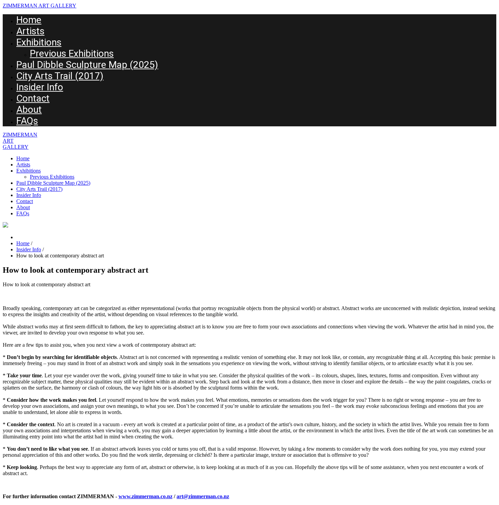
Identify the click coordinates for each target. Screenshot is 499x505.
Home (28, 19)
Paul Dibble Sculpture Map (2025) (87, 64)
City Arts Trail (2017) (60, 76)
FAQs (27, 120)
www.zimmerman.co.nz (145, 496)
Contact (33, 98)
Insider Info (39, 87)
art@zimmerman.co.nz (203, 496)
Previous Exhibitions (72, 53)
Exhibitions (38, 42)
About (29, 109)
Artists (30, 31)
